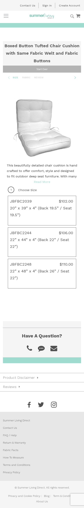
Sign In (47, 5)
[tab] (42, 377)
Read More (42, 182)
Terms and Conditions (16, 464)
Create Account (69, 5)
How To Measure (13, 457)
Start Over (42, 69)
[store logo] (42, 16)
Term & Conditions (64, 495)
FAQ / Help (10, 435)
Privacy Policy (11, 472)
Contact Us (27, 5)
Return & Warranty (14, 442)
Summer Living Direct (16, 420)
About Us (42, 501)
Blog (46, 495)
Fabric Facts (10, 450)
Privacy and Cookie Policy (24, 495)
